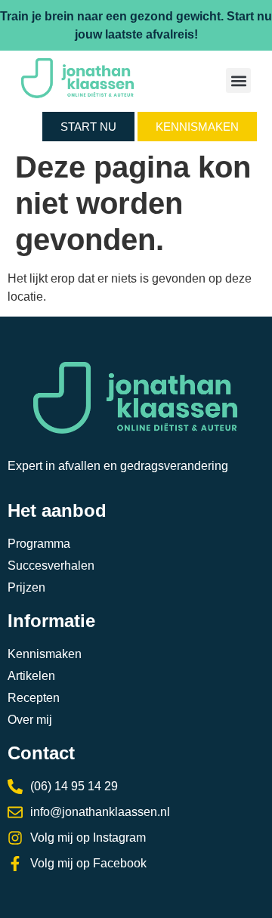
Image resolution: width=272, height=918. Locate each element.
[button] (238, 80)
